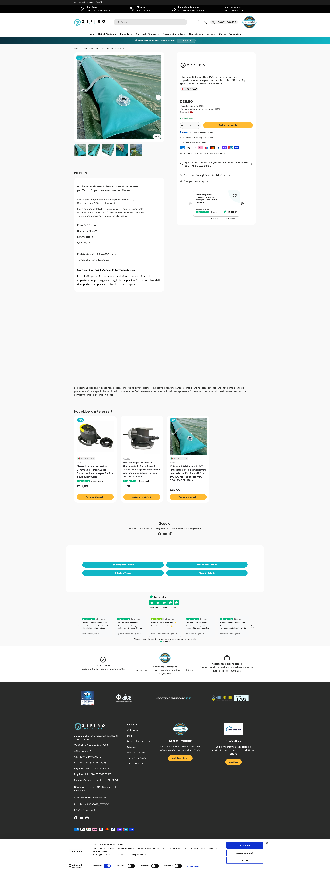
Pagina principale (81, 48)
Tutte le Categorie (136, 758)
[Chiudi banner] (267, 843)
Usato (222, 34)
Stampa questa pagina (195, 181)
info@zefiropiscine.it (85, 810)
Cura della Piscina (146, 34)
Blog (129, 735)
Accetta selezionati (244, 853)
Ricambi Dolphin (207, 573)
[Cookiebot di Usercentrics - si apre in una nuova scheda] (75, 866)
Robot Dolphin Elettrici (123, 564)
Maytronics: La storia (138, 741)
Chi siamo (132, 730)
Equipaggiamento (172, 34)
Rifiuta (245, 860)
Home (92, 34)
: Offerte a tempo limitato (156, 40)
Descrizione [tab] (81, 172)
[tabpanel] (119, 235)
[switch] (131, 866)
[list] (119, 97)
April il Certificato (180, 758)
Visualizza (233, 762)
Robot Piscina (106, 34)
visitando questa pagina (120, 284)
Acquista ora (186, 41)
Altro (210, 34)
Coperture (195, 34)
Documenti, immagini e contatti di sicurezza (206, 175)
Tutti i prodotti (135, 763)
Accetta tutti (244, 845)
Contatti (131, 746)
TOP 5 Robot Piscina (207, 564)
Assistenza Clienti (136, 752)
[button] (206, 22)
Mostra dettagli (194, 866)
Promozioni (235, 34)
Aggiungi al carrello (228, 125)
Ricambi (124, 34)
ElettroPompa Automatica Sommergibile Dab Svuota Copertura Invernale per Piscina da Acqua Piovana (95, 471)
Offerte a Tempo (123, 573)
